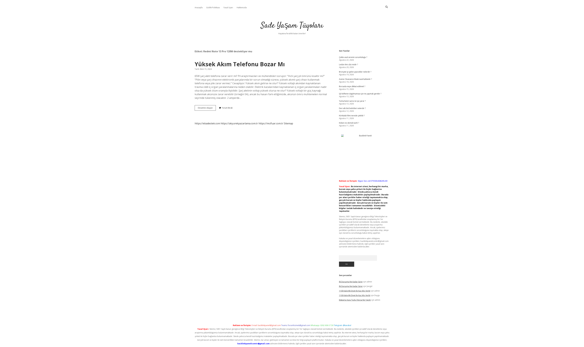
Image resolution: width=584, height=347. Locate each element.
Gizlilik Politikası (213, 7)
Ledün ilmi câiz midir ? (348, 64)
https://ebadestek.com (207, 123)
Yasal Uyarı (228, 7)
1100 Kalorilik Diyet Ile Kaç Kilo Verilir (354, 291)
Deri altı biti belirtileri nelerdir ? (352, 108)
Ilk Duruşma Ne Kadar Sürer (351, 281)
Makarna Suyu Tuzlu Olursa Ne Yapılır (355, 300)
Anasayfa (199, 7)
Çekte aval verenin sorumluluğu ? (353, 57)
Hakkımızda (242, 7)
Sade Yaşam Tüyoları (292, 25)
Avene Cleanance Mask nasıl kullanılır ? (355, 79)
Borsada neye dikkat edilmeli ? (352, 86)
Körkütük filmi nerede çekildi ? (352, 115)
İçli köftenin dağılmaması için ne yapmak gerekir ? (360, 93)
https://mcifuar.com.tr (271, 123)
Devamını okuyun (207, 108)
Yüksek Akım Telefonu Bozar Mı (240, 64)
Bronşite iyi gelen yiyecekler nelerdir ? (355, 72)
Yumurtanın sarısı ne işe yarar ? (352, 101)
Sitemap (288, 123)
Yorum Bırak (227, 108)
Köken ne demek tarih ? (349, 123)
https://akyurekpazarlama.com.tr (239, 123)
